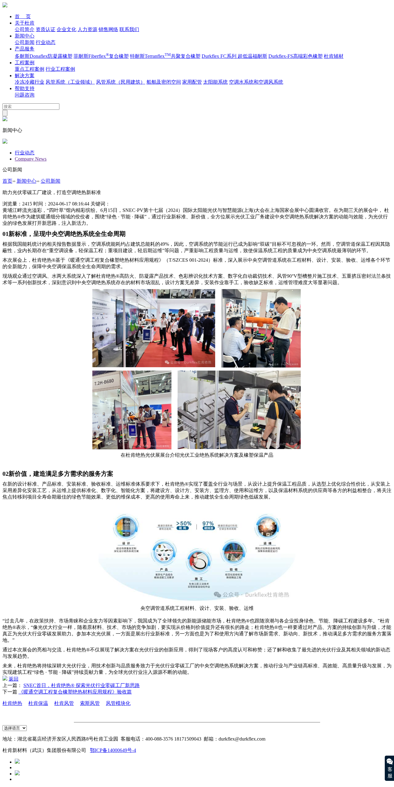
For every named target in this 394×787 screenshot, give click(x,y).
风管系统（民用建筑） (120, 82)
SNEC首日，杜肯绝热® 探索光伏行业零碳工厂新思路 (81, 685)
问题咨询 (24, 94)
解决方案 (24, 75)
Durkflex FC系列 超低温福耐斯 (234, 56)
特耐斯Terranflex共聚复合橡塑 (165, 56)
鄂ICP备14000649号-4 (113, 750)
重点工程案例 (29, 69)
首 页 (23, 16)
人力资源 (87, 29)
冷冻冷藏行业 (29, 82)
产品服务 (24, 48)
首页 (7, 181)
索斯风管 (90, 703)
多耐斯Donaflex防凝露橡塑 (43, 56)
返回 (13, 679)
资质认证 (45, 29)
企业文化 (66, 29)
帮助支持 (24, 88)
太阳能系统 (215, 82)
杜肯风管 (64, 703)
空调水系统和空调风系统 (256, 82)
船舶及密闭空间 (164, 82)
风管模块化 (118, 703)
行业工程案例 (60, 69)
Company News (30, 158)
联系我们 (129, 29)
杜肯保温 (38, 703)
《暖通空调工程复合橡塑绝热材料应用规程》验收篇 (75, 691)
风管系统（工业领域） (70, 82)
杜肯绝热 (12, 703)
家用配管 (192, 82)
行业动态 (45, 42)
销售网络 (108, 29)
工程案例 (24, 62)
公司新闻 (24, 42)
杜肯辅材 (334, 56)
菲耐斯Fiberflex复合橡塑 (101, 56)
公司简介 (24, 29)
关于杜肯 (24, 23)
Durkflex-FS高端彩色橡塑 (295, 56)
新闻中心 (24, 35)
